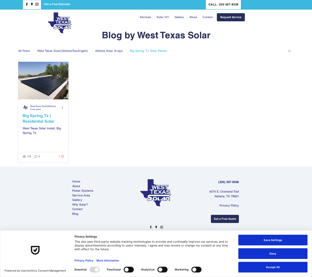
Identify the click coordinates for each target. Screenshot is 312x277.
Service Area (81, 195)
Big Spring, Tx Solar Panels (148, 51)
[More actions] (63, 107)
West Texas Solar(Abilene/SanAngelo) (62, 51)
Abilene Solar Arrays (109, 51)
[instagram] (37, 4)
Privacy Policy (229, 205)
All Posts (24, 51)
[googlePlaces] (32, 4)
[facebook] (27, 4)
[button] (163, 17)
